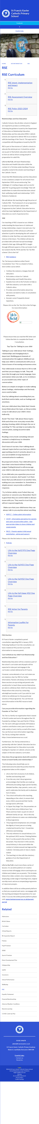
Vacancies (19, 1060)
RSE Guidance (11, 257)
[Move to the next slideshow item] (3, 55)
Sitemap (19, 1074)
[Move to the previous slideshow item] (3, 50)
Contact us (19, 1058)
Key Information (16, 63)
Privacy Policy (19, 1077)
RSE (29, 63)
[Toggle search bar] (24, 2)
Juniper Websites (25, 1071)
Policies (9, 543)
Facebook (20, 23)
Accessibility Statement (19, 1075)
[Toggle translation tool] (29, 2)
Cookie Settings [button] (19, 1079)
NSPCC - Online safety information (18, 514)
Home (4, 63)
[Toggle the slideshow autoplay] (3, 46)
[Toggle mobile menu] (35, 3)
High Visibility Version (20, 1072)
